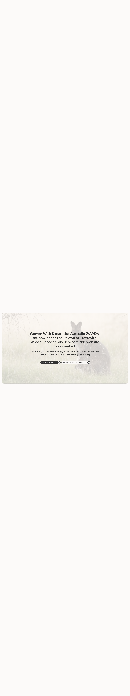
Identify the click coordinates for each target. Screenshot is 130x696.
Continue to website (47, 362)
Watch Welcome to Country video (73, 362)
